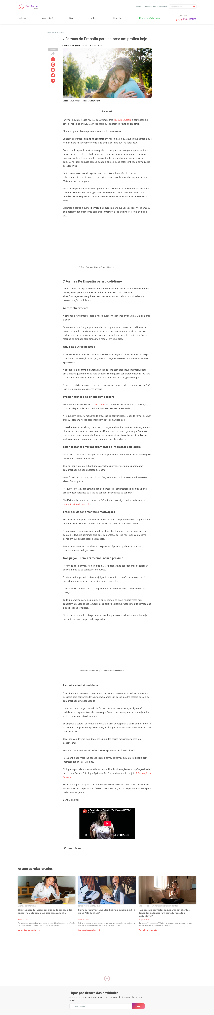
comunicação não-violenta (76, 504)
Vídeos (94, 18)
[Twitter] (53, 75)
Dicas (71, 18)
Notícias (22, 18)
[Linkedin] (53, 81)
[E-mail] (53, 70)
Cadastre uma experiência (155, 6)
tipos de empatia (122, 119)
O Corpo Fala (98, 404)
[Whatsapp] (53, 64)
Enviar (138, 1006)
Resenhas (117, 18)
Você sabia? (47, 18)
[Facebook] (53, 59)
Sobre (138, 6)
